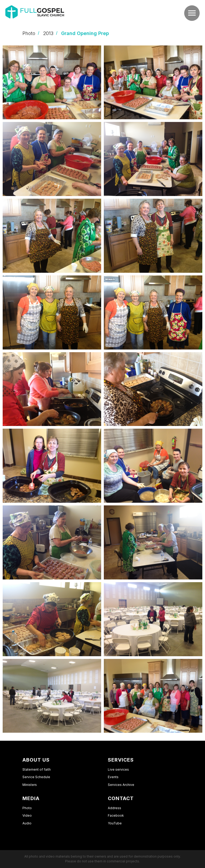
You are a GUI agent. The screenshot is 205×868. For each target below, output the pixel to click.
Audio (26, 823)
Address (114, 808)
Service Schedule (36, 777)
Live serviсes (118, 769)
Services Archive (121, 785)
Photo (28, 33)
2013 (48, 33)
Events (113, 777)
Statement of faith (36, 769)
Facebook (116, 815)
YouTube (115, 823)
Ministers (29, 785)
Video (27, 815)
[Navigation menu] (192, 13)
